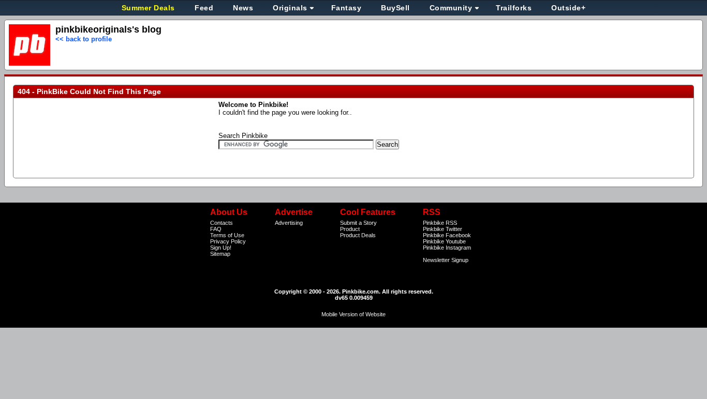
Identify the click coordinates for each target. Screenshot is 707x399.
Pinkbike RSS (440, 223)
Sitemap (220, 254)
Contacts (221, 223)
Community (451, 8)
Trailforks (514, 8)
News (243, 8)
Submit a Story (358, 223)
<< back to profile (83, 39)
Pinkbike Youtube (444, 241)
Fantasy (346, 8)
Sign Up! (220, 247)
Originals (290, 8)
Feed (204, 8)
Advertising (289, 223)
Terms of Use (227, 235)
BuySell (395, 8)
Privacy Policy (228, 241)
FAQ (216, 229)
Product (350, 229)
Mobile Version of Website (353, 314)
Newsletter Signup (445, 260)
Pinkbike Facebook (447, 235)
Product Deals (358, 235)
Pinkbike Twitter (442, 229)
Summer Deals (150, 8)
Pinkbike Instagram (447, 247)
